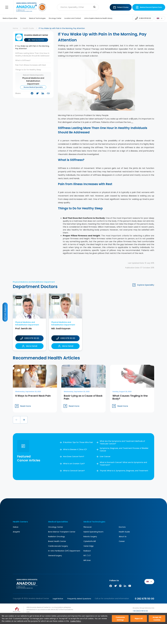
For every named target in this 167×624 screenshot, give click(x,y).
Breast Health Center (57, 541)
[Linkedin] (125, 586)
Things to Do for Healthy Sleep (28, 69)
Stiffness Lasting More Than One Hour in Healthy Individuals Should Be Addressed (32, 54)
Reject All (139, 618)
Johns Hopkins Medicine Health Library (98, 18)
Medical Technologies (37, 18)
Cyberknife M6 (90, 541)
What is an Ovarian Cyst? (74, 463)
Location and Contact (72, 18)
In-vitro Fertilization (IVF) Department (64, 551)
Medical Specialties (10, 18)
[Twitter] (115, 586)
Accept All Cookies (157, 618)
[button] (16, 419)
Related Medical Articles (160, 611)
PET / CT (87, 555)
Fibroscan (88, 527)
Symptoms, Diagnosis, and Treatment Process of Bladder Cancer (124, 449)
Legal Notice (58, 598)
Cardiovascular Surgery (58, 546)
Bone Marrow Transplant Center (61, 532)
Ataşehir (16, 532)
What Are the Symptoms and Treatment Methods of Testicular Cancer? (122, 442)
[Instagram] (120, 586)
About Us (122, 536)
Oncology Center (55, 18)
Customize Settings (120, 618)
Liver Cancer (105, 456)
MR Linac (87, 560)
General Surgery (55, 555)
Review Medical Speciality (33, 87)
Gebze (15, 527)
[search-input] (94, 7)
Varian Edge (89, 546)
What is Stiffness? (23, 60)
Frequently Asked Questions (79, 598)
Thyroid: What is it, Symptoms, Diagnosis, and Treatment (124, 470)
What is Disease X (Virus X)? (75, 449)
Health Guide (28, 28)
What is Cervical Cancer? (74, 470)
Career (122, 541)
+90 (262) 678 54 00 (140, 611)
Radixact (87, 551)
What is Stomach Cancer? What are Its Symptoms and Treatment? (123, 463)
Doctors (23, 18)
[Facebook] (110, 586)
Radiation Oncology (56, 536)
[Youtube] (129, 586)
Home (15, 28)
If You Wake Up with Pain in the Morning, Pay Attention (32, 47)
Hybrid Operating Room (93, 532)
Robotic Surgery (90, 536)
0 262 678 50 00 (144, 598)
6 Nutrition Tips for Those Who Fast (78, 442)
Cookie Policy (75, 621)
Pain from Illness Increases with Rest (30, 65)
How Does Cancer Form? (73, 456)
